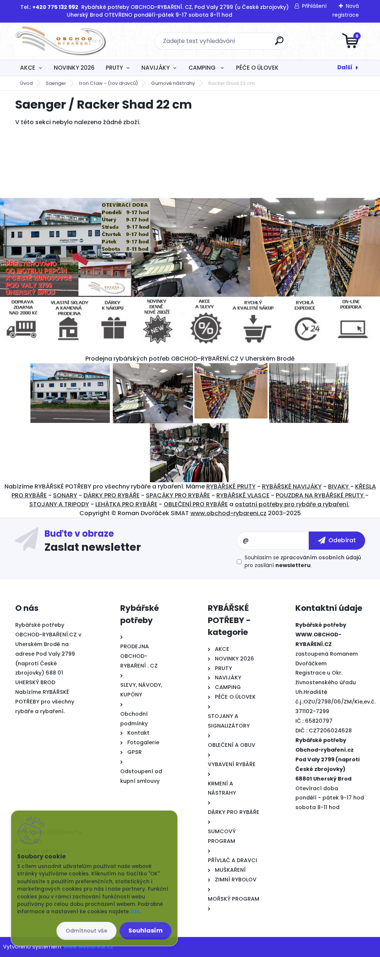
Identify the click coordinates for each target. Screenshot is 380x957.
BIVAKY (339, 486)
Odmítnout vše (86, 930)
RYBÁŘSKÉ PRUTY (231, 486)
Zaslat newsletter (93, 547)
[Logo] (60, 41)
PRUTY (114, 68)
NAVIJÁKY (155, 68)
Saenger (56, 83)
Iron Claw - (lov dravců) (108, 83)
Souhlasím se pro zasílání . (303, 561)
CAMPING (203, 68)
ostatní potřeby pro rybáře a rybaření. (292, 504)
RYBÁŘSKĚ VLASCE (242, 495)
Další (345, 67)
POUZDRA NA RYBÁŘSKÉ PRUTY (320, 495)
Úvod (26, 83)
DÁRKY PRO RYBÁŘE (111, 495)
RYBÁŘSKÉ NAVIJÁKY (292, 486)
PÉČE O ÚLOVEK (257, 68)
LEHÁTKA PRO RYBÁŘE (126, 504)
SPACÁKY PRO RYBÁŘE (178, 495)
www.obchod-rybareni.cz (228, 513)
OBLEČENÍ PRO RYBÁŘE (196, 504)
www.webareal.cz (88, 946)
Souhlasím (145, 930)
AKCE (27, 68)
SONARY (65, 495)
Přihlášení (314, 6)
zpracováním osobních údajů (321, 557)
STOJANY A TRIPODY (59, 504)
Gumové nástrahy (173, 83)
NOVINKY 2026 (74, 68)
